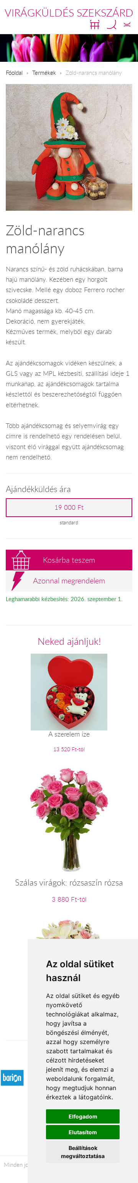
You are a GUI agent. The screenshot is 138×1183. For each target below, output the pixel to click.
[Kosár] (94, 24)
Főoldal (14, 72)
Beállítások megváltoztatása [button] (83, 1152)
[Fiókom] (127, 24)
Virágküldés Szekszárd (69, 13)
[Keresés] (111, 24)
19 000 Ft (69, 507)
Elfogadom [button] (83, 1116)
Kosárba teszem (69, 560)
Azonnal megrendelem (69, 580)
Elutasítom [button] (83, 1132)
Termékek (44, 72)
